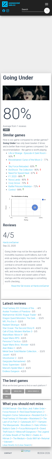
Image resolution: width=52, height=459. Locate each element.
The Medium (19, 438)
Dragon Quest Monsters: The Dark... (20, 318)
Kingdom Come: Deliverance (17, 415)
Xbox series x (33, 391)
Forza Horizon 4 (11, 412)
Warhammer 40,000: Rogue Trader (19, 315)
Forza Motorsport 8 (29, 428)
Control (12, 189)
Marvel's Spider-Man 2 (13, 368)
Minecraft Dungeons (26, 431)
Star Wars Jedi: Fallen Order (31, 408)
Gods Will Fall (33, 438)
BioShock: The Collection (20, 169)
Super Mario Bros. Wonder (15, 344)
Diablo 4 (37, 435)
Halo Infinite (41, 425)
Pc (7, 391)
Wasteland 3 (35, 418)
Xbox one (17, 391)
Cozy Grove (14, 183)
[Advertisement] (26, 44)
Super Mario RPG (11, 338)
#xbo (6, 130)
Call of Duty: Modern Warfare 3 (17, 331)
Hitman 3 (7, 438)
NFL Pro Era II (9, 321)
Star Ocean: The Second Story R (18, 328)
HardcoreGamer (11, 242)
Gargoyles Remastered (14, 361)
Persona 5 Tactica (11, 341)
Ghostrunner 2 (9, 358)
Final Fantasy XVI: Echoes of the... (19, 308)
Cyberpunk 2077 (29, 422)
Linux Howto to (10, 445)
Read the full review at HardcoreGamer (30, 286)
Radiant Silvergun (11, 324)
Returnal (45, 438)
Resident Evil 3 (39, 415)
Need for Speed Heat (18, 173)
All (7, 397)
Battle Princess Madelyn (20, 186)
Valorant (8, 441)
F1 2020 (12, 176)
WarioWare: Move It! (12, 334)
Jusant (6, 354)
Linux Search (25, 445)
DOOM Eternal (10, 408)
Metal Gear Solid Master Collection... (20, 351)
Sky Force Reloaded (18, 166)
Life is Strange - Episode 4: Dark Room (27, 153)
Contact (8, 453)
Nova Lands (14, 179)
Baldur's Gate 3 (10, 428)
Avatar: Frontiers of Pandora (16, 311)
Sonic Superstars (11, 364)
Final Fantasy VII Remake (15, 418)
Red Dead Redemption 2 (32, 412)
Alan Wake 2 (9, 348)
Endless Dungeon (11, 371)
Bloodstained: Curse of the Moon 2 (25, 159)
